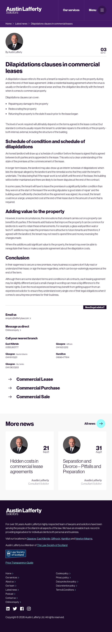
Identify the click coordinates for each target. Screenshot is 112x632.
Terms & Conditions (65, 589)
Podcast (9, 593)
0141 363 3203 (12, 367)
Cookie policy (62, 573)
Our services (11, 577)
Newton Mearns (83, 538)
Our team (10, 585)
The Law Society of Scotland (52, 545)
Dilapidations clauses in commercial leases (52, 23)
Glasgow (31, 538)
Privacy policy (62, 577)
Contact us (11, 597)
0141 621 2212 (62, 347)
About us (10, 581)
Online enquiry (12, 330)
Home (9, 23)
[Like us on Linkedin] (8, 608)
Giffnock (55, 538)
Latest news (21, 23)
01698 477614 (62, 357)
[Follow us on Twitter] (15, 608)
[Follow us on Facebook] (22, 608)
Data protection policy (66, 581)
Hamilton (65, 538)
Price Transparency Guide (19, 562)
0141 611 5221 (11, 357)
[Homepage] (24, 10)
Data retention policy (65, 585)
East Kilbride (43, 538)
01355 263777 (12, 347)
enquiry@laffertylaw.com (17, 318)
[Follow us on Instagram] (29, 609)
